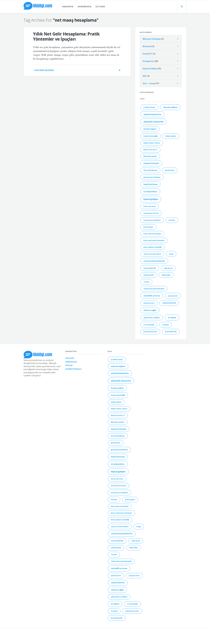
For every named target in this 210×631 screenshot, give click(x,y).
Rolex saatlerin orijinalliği (152, 247)
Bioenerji (147, 46)
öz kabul (165, 325)
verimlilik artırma (151, 295)
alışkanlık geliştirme (152, 114)
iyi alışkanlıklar (150, 191)
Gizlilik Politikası (73, 369)
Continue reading (44, 70)
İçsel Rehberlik (171, 331)
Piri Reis (172, 220)
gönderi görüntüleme (151, 177)
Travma (146, 282)
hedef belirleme (150, 184)
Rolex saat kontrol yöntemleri (154, 240)
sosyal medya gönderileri (154, 261)
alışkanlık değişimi (170, 107)
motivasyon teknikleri (152, 220)
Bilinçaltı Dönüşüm (152, 39)
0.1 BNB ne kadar (149, 107)
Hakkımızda (84, 6)
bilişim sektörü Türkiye (151, 143)
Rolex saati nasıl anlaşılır (152, 234)
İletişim (100, 6)
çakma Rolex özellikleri (151, 317)
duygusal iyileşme (151, 163)
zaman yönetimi (169, 303)
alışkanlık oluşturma (153, 121)
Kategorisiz (148, 61)
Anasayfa (67, 6)
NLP (145, 76)
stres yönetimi (149, 268)
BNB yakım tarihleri (150, 156)
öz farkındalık (148, 325)
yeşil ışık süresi (148, 303)
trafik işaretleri (148, 275)
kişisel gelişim (150, 199)
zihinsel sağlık (149, 310)
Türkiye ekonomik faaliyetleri (153, 289)
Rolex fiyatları (148, 227)
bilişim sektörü (170, 136)
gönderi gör (170, 170)
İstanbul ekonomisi (150, 331)
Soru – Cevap (149, 83)
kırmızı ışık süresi (149, 206)
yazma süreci (173, 296)
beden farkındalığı (150, 136)
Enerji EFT (147, 53)
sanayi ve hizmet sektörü (152, 254)
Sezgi (171, 254)
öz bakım (172, 317)
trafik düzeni (168, 268)
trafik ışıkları (166, 275)
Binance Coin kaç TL (150, 149)
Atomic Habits (149, 129)
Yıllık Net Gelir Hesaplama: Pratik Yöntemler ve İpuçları (66, 36)
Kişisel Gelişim (150, 68)
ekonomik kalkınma (150, 170)
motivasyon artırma (151, 213)
